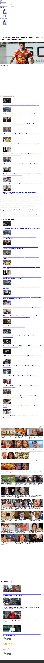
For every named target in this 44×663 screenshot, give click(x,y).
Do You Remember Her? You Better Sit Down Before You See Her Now (7, 508)
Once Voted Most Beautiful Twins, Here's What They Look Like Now (22, 449)
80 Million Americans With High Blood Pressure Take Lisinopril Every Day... (21, 484)
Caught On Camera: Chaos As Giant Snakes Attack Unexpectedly (8, 484)
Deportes (4, 11)
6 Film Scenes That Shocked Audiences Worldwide (35, 496)
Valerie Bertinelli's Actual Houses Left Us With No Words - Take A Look (21, 543)
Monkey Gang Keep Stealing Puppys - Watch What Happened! (36, 472)
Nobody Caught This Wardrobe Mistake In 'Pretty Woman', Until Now (21, 508)
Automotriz (5, 10)
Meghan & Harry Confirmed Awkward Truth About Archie (6, 461)
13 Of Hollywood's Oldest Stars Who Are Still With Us (7, 449)
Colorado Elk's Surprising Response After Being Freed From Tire (36, 461)
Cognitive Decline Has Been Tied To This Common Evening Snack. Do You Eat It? (7, 472)
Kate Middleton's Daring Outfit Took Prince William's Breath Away (7, 496)
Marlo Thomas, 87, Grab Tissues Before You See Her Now (35, 484)
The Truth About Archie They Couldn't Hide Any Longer (20, 532)
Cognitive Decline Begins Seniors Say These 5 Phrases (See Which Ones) (36, 437)
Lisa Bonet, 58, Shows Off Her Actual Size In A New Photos (35, 508)
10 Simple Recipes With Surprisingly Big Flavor (20, 461)
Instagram (4, 16)
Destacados (5, 13)
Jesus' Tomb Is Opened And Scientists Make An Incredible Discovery (6, 520)
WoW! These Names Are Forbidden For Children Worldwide (7, 532)
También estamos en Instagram (6, 207)
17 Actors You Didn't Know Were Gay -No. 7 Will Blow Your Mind (35, 449)
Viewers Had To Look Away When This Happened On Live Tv (36, 520)
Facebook (4, 15)
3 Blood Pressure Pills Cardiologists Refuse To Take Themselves (22, 437)
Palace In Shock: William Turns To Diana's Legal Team (36, 543)
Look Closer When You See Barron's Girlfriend (20, 520)
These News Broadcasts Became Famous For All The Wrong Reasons (7, 543)
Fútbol (4, 9)
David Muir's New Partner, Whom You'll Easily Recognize (36, 532)
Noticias (4, 12)
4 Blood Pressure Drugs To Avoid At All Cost (7, 437)
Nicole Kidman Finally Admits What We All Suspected (21, 472)
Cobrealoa (28, 209)
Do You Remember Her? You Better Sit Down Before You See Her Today (21, 496)
